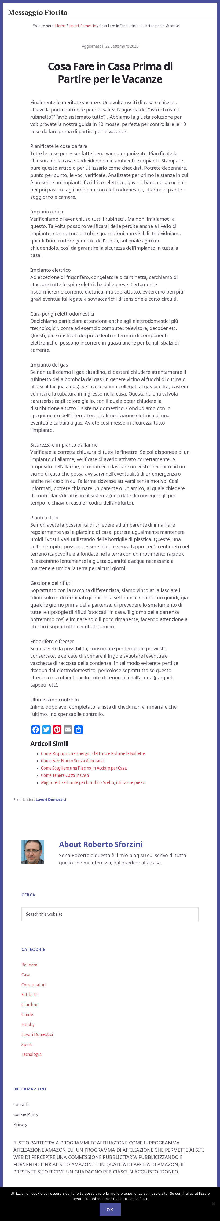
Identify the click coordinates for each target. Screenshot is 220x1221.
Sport (26, 1044)
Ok (110, 1209)
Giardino (29, 1004)
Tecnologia (31, 1054)
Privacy (20, 1124)
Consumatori (33, 985)
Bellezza (29, 965)
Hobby (28, 1024)
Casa (25, 975)
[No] (213, 1203)
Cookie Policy (25, 1114)
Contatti (21, 1104)
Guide (27, 1014)
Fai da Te (29, 994)
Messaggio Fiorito (38, 12)
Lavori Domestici (51, 799)
